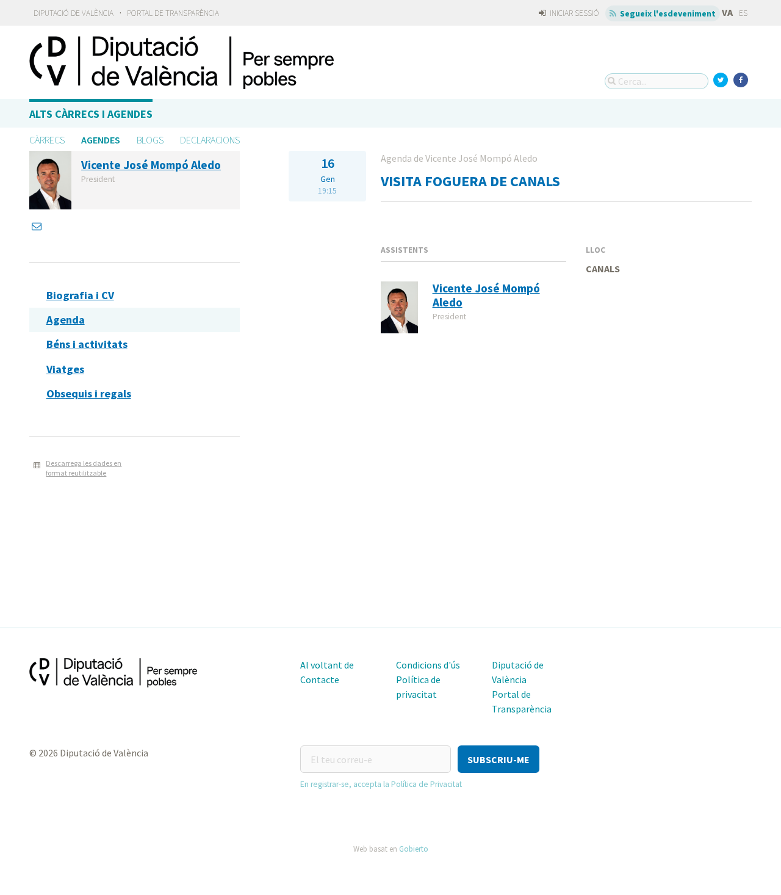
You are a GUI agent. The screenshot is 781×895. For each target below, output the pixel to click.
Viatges (65, 369)
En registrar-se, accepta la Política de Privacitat (381, 784)
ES (743, 13)
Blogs (150, 140)
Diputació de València (73, 13)
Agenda (65, 320)
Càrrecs (47, 140)
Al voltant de (327, 665)
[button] (498, 759)
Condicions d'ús (428, 665)
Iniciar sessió (573, 13)
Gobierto (413, 848)
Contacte (319, 679)
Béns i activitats (87, 344)
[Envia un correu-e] (37, 226)
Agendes (100, 140)
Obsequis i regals (88, 393)
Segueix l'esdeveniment (667, 13)
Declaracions (210, 140)
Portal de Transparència (173, 13)
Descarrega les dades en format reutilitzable (83, 468)
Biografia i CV (80, 295)
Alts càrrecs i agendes (91, 114)
